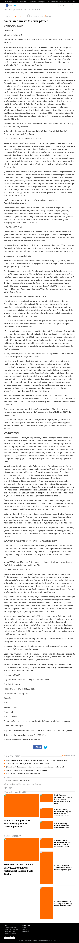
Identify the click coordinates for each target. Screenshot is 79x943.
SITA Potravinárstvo (53, 1)
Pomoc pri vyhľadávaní (15, 10)
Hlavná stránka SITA (10, 931)
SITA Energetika (9, 1)
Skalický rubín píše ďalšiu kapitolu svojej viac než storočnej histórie (27, 764)
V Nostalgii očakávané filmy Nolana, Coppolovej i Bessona (22, 784)
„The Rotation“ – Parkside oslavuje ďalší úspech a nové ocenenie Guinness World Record (35, 767)
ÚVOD (5, 10)
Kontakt (37, 10)
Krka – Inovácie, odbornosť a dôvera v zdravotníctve (23, 773)
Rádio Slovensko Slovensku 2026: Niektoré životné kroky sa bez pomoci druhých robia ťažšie (63, 799)
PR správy (14, 16)
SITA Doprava (41, 1)
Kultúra (20, 16)
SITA (25, 10)
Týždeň (68, 755)
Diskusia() (48, 16)
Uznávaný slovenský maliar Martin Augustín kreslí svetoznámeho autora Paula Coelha (62, 812)
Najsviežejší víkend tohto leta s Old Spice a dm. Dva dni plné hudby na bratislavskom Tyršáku (36, 760)
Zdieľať (38, 747)
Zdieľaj (10, 5)
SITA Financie (32, 1)
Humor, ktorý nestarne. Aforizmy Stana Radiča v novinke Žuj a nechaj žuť (63, 867)
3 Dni (63, 755)
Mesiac (73, 755)
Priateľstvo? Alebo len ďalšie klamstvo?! (17, 781)
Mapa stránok (25, 931)
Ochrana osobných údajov (11, 929)
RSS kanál (24, 929)
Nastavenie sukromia (10, 933)
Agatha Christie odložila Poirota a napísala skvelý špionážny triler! (27, 770)
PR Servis (31, 10)
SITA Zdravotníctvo (21, 1)
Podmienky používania (11, 927)
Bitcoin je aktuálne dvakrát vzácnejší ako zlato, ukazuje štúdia (61, 825)
